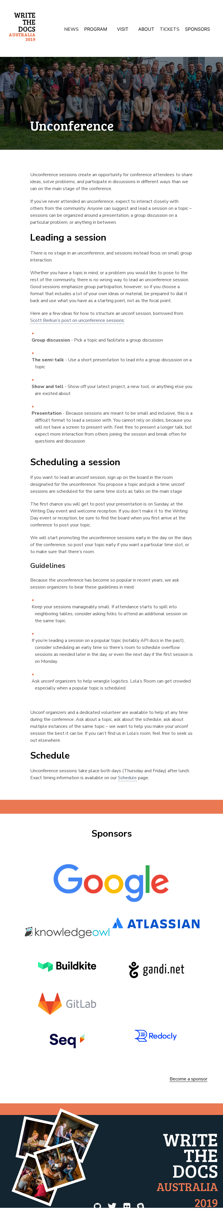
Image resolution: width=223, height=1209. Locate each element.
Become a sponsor (188, 1079)
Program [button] (95, 29)
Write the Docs (22, 26)
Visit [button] (122, 29)
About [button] (146, 29)
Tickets (169, 29)
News (71, 29)
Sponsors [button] (197, 29)
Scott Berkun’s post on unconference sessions (77, 320)
